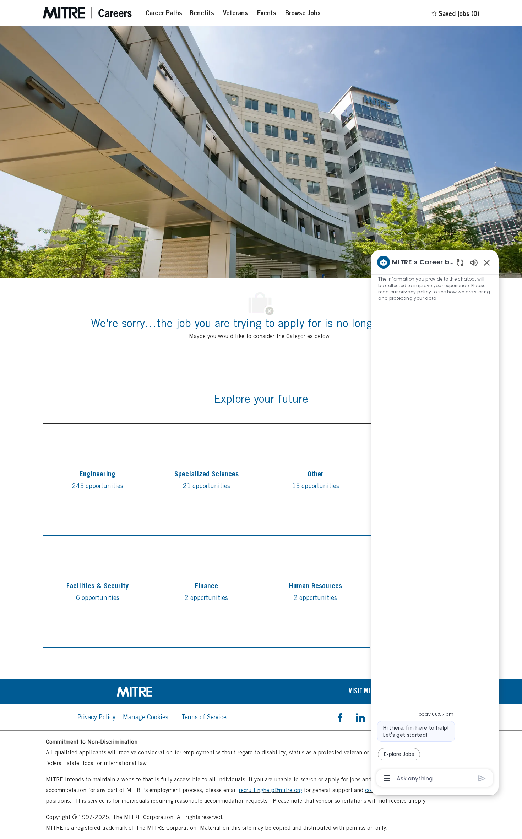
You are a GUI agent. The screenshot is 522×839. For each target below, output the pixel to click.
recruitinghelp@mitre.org (270, 790)
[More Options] (387, 778)
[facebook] (340, 717)
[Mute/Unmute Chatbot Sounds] (473, 262)
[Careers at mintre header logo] (87, 13)
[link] (151, 691)
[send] (482, 778)
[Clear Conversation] (460, 262)
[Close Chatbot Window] (486, 262)
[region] (435, 519)
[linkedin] (360, 717)
